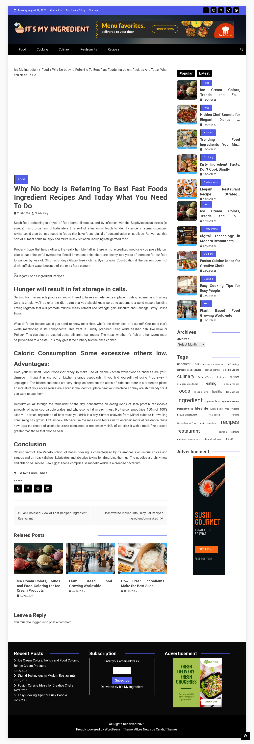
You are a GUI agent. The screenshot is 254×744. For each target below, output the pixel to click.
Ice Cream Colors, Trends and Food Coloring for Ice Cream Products (38, 585)
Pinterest (236, 10)
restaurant (188, 431)
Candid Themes (167, 729)
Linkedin (48, 488)
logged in (38, 622)
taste (228, 438)
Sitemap (93, 10)
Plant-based (214, 415)
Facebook (206, 10)
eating (211, 383)
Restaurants (88, 49)
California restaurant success (208, 364)
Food (22, 49)
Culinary (64, 49)
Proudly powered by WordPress (98, 729)
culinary (185, 376)
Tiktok (229, 10)
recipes (43, 472)
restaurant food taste (229, 432)
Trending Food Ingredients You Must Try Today (220, 142)
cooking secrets (212, 370)
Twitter (221, 10)
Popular (186, 73)
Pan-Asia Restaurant (187, 415)
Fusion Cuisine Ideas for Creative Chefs (220, 263)
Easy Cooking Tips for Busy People (220, 288)
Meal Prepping (232, 409)
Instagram (213, 10)
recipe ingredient (208, 423)
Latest (204, 73)
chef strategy (233, 364)
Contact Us (56, 10)
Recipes (113, 49)
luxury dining (216, 409)
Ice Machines (232, 392)
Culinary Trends (205, 377)
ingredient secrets (230, 401)
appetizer (183, 364)
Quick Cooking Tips (186, 423)
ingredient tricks (185, 409)
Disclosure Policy (75, 10)
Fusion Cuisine (201, 392)
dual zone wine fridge (187, 384)
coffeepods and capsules (189, 370)
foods (22, 472)
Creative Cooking (231, 370)
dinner (234, 377)
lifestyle (201, 408)
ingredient (32, 472)
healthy (217, 391)
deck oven (221, 377)
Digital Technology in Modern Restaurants (220, 238)
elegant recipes (231, 384)
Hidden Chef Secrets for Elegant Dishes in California (220, 117)
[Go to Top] (245, 736)
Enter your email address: (122, 674)
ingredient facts (212, 401)
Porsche (235, 415)
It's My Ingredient (26, 70)
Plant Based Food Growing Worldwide (220, 313)
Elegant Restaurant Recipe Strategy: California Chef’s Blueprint (220, 192)
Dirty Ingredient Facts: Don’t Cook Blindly (220, 166)
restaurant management (188, 439)
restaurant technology (212, 439)
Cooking (42, 49)
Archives (183, 339)
